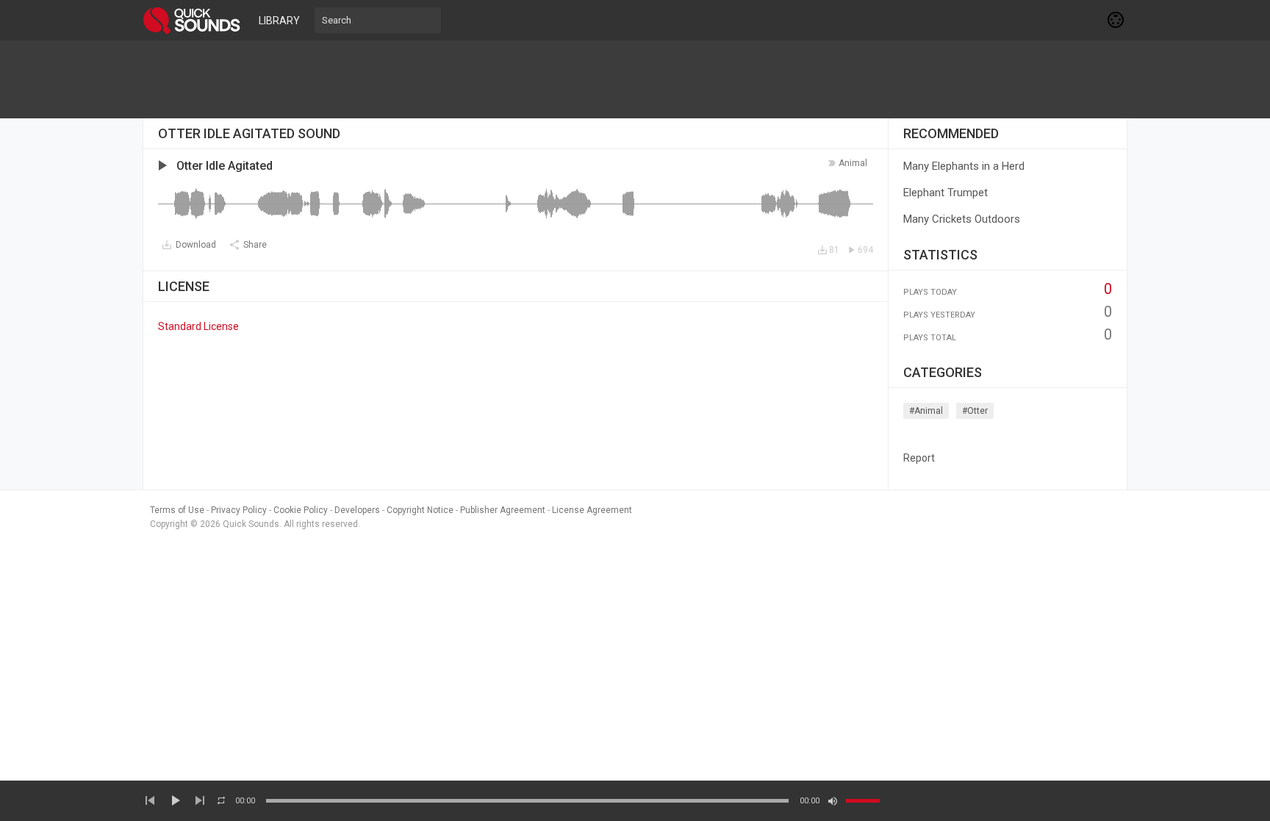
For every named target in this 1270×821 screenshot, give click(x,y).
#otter (975, 411)
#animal (926, 411)
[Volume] (863, 801)
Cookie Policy (300, 510)
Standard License (198, 326)
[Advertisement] (635, 79)
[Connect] (1116, 20)
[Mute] (833, 801)
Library (279, 20)
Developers (357, 510)
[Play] (175, 800)
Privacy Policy (239, 510)
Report (919, 458)
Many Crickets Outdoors (961, 219)
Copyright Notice (420, 510)
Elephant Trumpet (945, 192)
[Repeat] (221, 800)
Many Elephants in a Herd (964, 166)
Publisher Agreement (502, 510)
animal (853, 163)
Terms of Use (177, 510)
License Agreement (592, 510)
